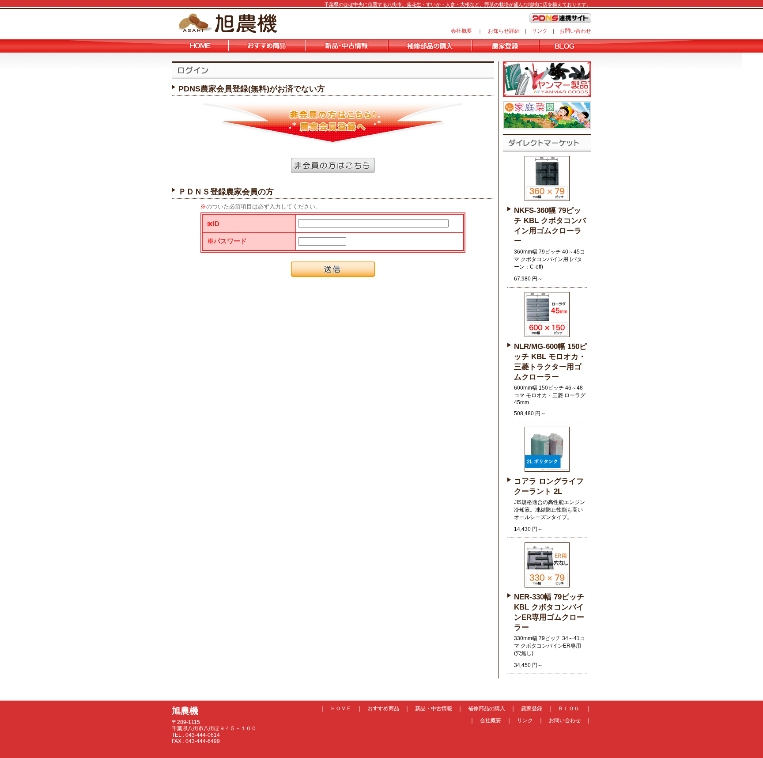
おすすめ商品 (383, 708)
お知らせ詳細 (504, 31)
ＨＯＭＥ (340, 708)
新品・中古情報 (433, 708)
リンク (540, 31)
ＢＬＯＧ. (569, 708)
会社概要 (461, 31)
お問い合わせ (575, 31)
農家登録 (531, 708)
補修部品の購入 (486, 708)
